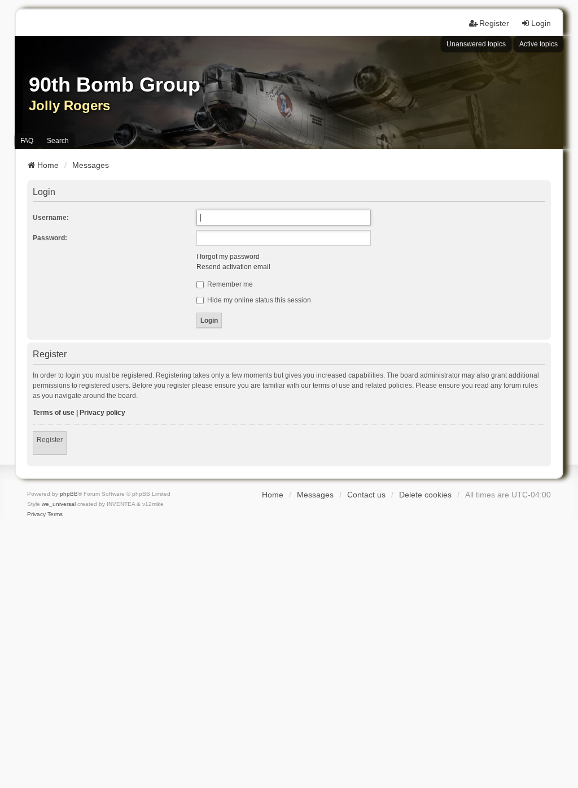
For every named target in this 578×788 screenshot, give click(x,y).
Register (50, 440)
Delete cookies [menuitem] (425, 494)
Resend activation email (233, 267)
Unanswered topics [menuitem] (476, 44)
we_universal (59, 504)
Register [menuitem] (494, 23)
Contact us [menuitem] (366, 494)
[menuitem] (36, 514)
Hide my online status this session (258, 300)
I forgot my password (228, 257)
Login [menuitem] (541, 23)
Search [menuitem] (58, 141)
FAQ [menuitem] (26, 141)
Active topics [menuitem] (538, 44)
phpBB (69, 494)
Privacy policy (102, 413)
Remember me (229, 284)
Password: (50, 238)
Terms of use (54, 413)
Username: (51, 218)
